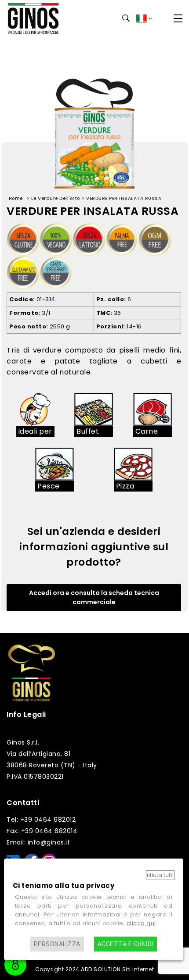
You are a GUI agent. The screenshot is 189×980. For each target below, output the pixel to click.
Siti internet (138, 969)
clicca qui (141, 923)
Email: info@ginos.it (38, 842)
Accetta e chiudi (125, 944)
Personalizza (57, 944)
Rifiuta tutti (160, 875)
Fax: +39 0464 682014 (42, 831)
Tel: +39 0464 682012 (41, 819)
